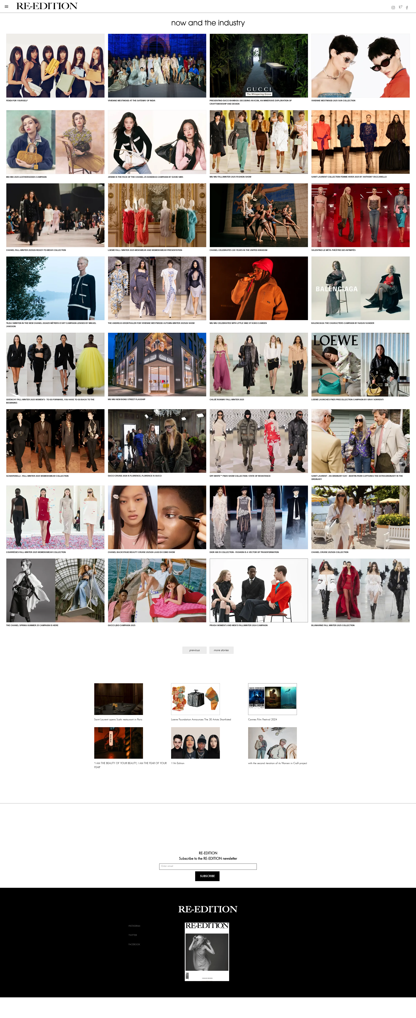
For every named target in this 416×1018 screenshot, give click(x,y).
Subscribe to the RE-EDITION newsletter (208, 858)
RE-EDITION (208, 853)
